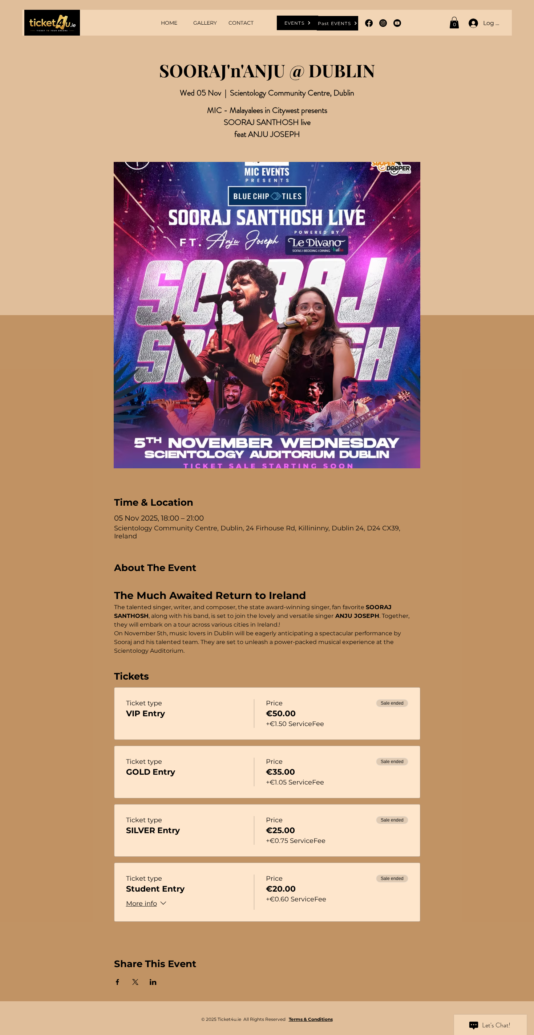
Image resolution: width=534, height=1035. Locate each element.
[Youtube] (397, 23)
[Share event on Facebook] (117, 982)
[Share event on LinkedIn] (153, 982)
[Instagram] (383, 23)
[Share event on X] (135, 982)
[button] (454, 22)
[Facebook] (369, 23)
